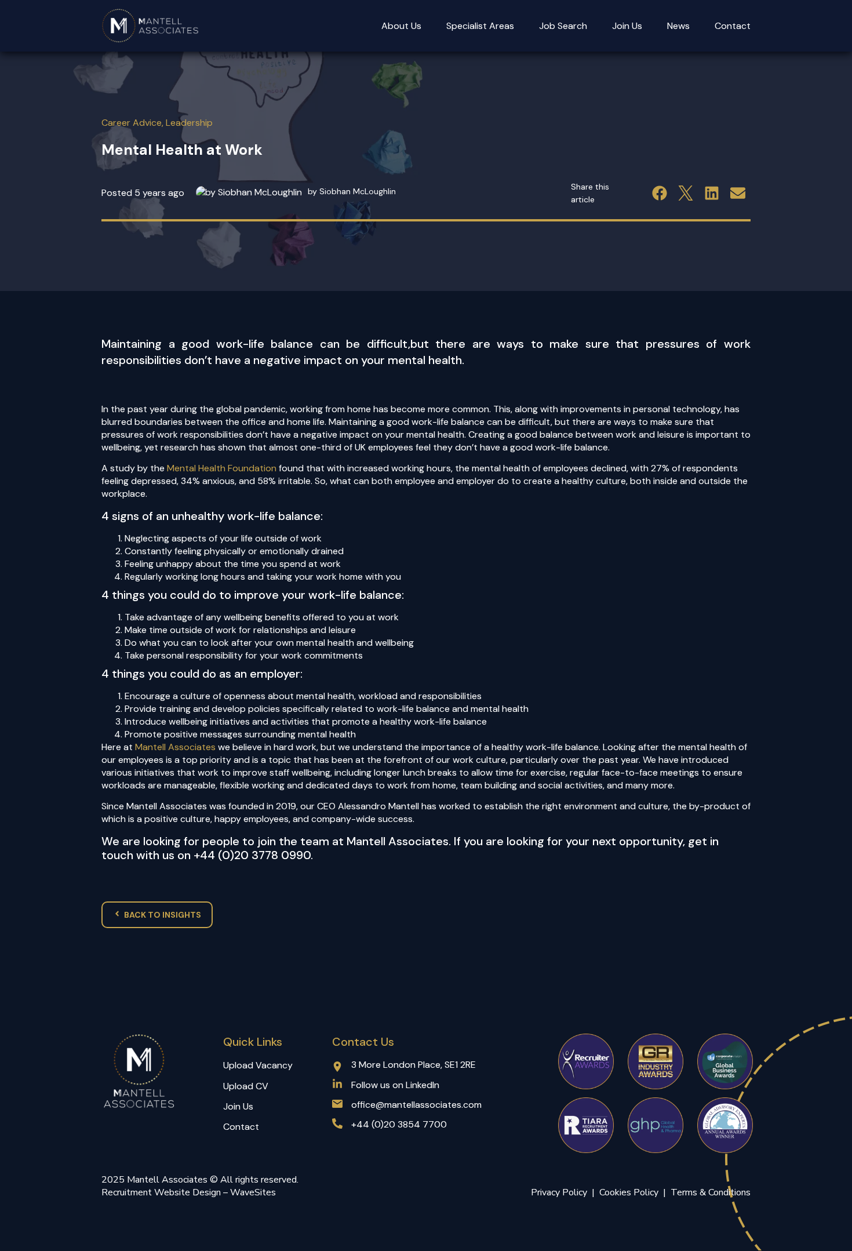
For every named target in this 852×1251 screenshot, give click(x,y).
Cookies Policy (631, 1192)
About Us (401, 26)
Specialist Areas (480, 26)
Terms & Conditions (711, 1192)
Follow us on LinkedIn (395, 1085)
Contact (733, 26)
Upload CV (245, 1086)
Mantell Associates (175, 747)
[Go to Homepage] (150, 26)
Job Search (563, 26)
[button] (659, 193)
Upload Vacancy (258, 1065)
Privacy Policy (559, 1192)
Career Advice (131, 123)
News (678, 26)
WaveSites (253, 1192)
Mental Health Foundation (221, 468)
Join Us (627, 26)
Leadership (189, 123)
